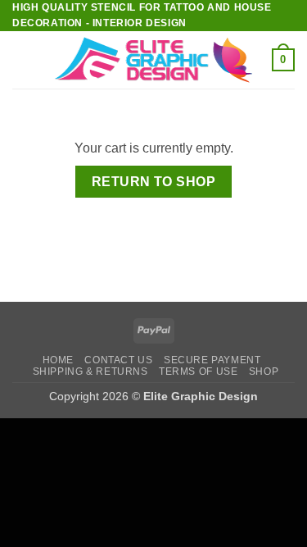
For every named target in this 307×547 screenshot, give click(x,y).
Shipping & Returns (90, 371)
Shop (263, 371)
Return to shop (154, 182)
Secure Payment (212, 360)
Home (58, 360)
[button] (22, 60)
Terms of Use (198, 371)
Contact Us (118, 360)
